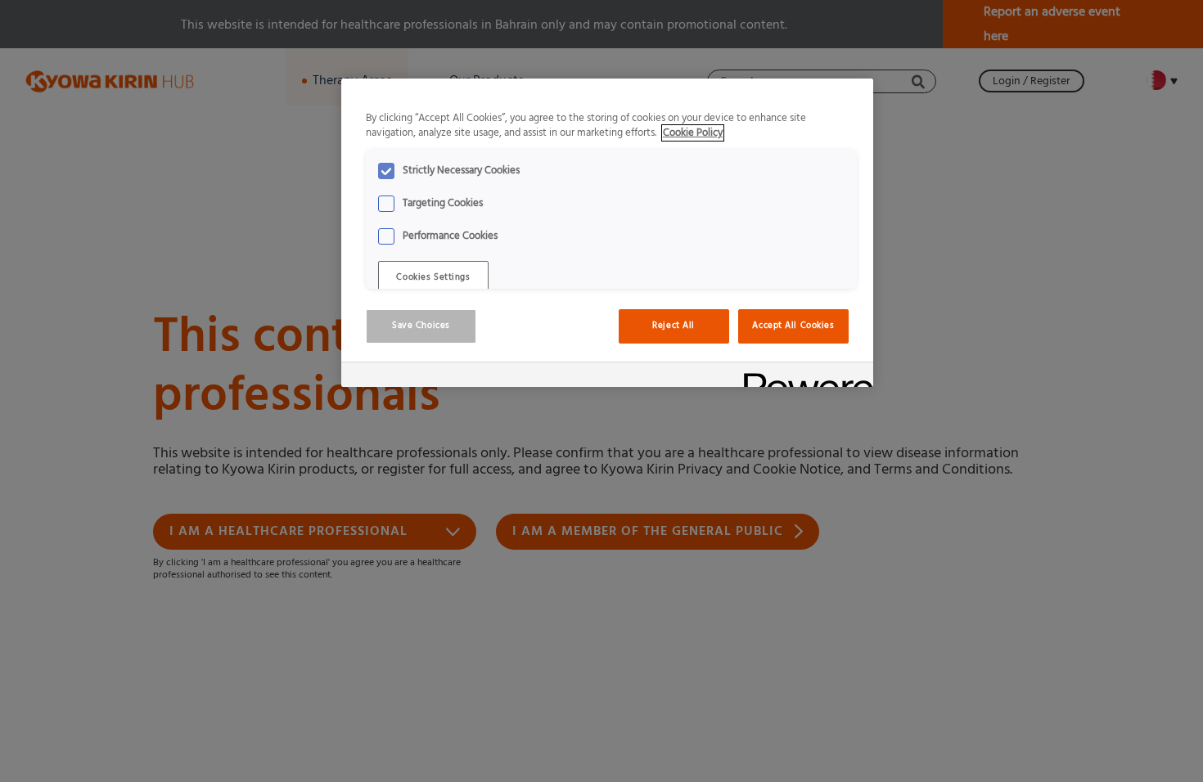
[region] (607, 233)
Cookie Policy (693, 133)
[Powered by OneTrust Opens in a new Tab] (803, 376)
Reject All (673, 325)
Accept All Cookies (793, 325)
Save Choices (421, 325)
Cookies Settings (433, 277)
